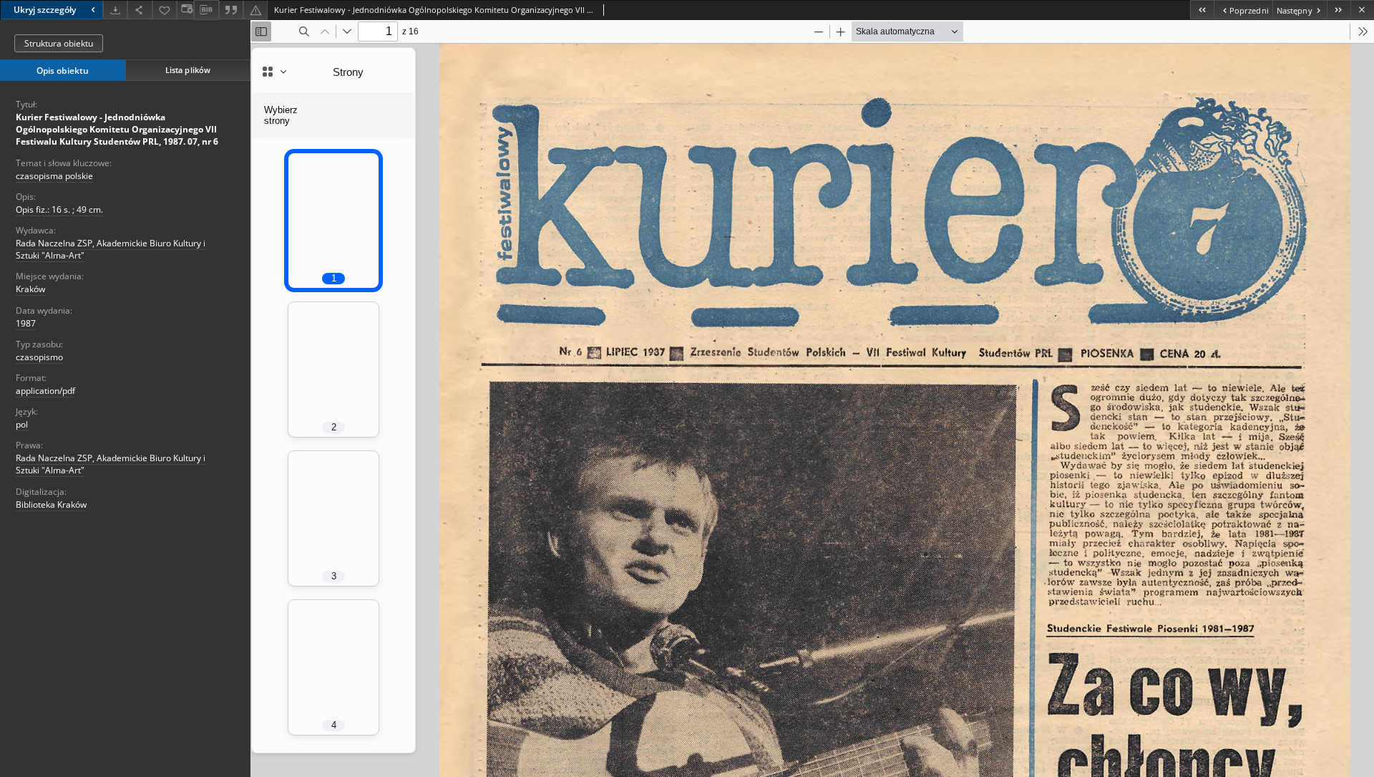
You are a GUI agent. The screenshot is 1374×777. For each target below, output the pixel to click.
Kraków (30, 289)
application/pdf (45, 391)
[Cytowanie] (231, 9)
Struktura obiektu (58, 43)
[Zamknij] (1362, 9)
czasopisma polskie (54, 176)
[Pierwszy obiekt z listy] (1202, 9)
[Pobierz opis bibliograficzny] (206, 10)
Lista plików (187, 69)
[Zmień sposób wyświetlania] (185, 9)
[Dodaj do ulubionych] (164, 9)
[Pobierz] (115, 9)
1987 (26, 323)
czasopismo (39, 357)
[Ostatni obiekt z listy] (1338, 9)
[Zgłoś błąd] (255, 9)
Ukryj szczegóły (45, 10)
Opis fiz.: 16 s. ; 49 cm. (59, 209)
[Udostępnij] (139, 9)
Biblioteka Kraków (51, 504)
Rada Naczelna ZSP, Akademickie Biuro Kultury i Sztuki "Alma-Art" (110, 249)
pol (22, 424)
